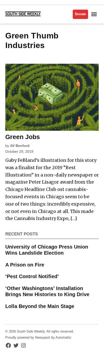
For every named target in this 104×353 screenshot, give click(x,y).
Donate (80, 14)
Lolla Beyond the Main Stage (39, 306)
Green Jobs (22, 136)
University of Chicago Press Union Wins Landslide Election (46, 250)
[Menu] (94, 14)
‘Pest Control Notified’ (32, 276)
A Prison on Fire (24, 265)
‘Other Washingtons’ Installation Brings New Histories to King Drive (47, 291)
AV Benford (20, 146)
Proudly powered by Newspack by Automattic (38, 337)
